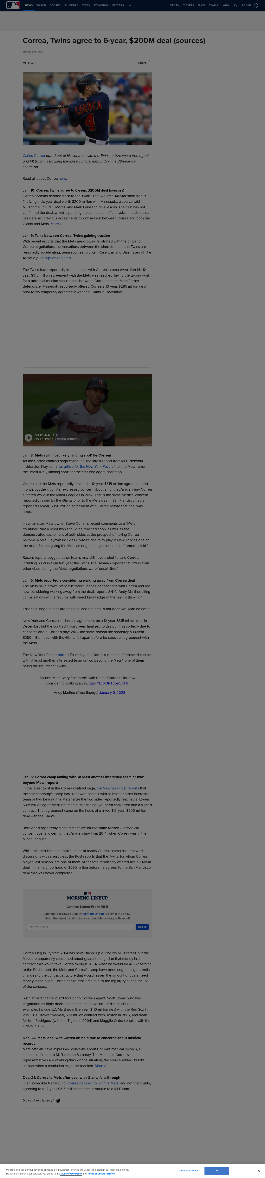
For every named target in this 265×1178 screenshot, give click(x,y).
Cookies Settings (188, 1170)
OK (216, 1170)
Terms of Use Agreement (101, 1173)
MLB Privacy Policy (71, 1173)
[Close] (259, 1170)
